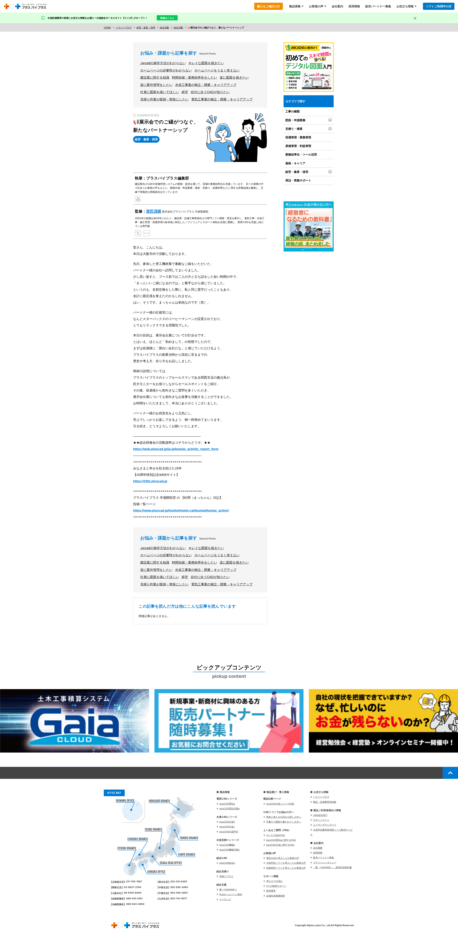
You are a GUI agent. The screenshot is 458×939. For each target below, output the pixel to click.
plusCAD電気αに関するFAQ (281, 840)
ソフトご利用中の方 (439, 6)
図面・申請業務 (295, 120)
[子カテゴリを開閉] (330, 120)
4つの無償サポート (276, 885)
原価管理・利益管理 (298, 146)
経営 (185, 92)
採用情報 (354, 6)
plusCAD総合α (227, 862)
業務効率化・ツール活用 (301, 154)
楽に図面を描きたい (234, 77)
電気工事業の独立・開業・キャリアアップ (221, 99)
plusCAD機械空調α (229, 849)
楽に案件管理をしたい (156, 85)
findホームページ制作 (230, 894)
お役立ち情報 (405, 6)
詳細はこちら (167, 17)
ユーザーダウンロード (324, 824)
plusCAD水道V (227, 821)
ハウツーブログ (321, 796)
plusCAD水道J (227, 826)
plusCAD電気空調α (229, 808)
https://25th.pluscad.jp (150, 481)
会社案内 (337, 6)
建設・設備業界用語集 (324, 801)
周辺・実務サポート (298, 180)
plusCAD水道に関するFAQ (280, 844)
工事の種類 (292, 111)
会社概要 (317, 847)
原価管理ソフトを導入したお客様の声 (286, 867)
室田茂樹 (153, 211)
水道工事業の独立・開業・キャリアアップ (205, 85)
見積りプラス (226, 876)
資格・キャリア (295, 163)
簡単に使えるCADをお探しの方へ (283, 816)
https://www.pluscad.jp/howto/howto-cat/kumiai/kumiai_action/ (181, 510)
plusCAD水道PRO (228, 831)
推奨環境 (271, 890)
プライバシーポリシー (324, 862)
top (450, 773)
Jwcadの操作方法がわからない (163, 63)
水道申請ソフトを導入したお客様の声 (286, 862)
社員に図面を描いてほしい (159, 92)
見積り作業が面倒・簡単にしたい (164, 99)
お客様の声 (316, 6)
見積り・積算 (294, 128)
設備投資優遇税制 (275, 895)
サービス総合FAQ (275, 835)
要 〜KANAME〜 (228, 889)
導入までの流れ (274, 881)
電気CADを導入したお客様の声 (282, 858)
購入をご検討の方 (268, 6)
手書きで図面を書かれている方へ (283, 821)
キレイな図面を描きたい (206, 63)
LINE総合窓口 (320, 815)
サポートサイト (321, 820)
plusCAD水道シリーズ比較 (280, 803)
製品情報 (295, 6)
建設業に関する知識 (154, 77)
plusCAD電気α (227, 803)
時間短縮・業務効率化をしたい (194, 77)
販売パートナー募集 (378, 6)
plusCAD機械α (227, 844)
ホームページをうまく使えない (217, 70)
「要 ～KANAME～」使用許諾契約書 (332, 867)
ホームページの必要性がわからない (166, 70)
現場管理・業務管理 (298, 137)
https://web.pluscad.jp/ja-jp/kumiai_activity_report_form (175, 449)
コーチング (225, 899)
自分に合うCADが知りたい (210, 92)
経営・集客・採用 (296, 172)
